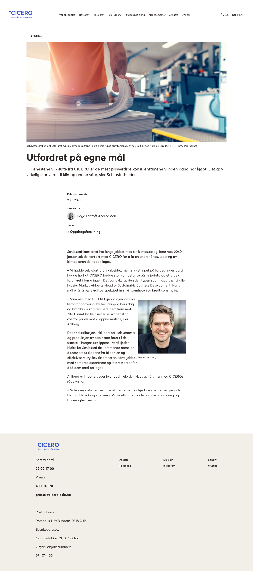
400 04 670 (44, 486)
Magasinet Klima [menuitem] (135, 14)
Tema (70, 225)
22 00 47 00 (45, 468)
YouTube (212, 465)
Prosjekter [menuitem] (98, 14)
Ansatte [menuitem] (173, 14)
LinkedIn (168, 459)
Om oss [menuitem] (186, 14)
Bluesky (212, 459)
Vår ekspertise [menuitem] (67, 14)
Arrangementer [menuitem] (157, 14)
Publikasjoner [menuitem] (115, 14)
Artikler (36, 36)
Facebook (125, 465)
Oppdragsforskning (85, 232)
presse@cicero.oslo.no (53, 495)
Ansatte (123, 459)
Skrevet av (73, 208)
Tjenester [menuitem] (84, 14)
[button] (20, 15)
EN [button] (241, 14)
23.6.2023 (74, 200)
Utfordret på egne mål (75, 157)
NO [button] (234, 14)
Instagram (169, 465)
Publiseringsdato (77, 193)
